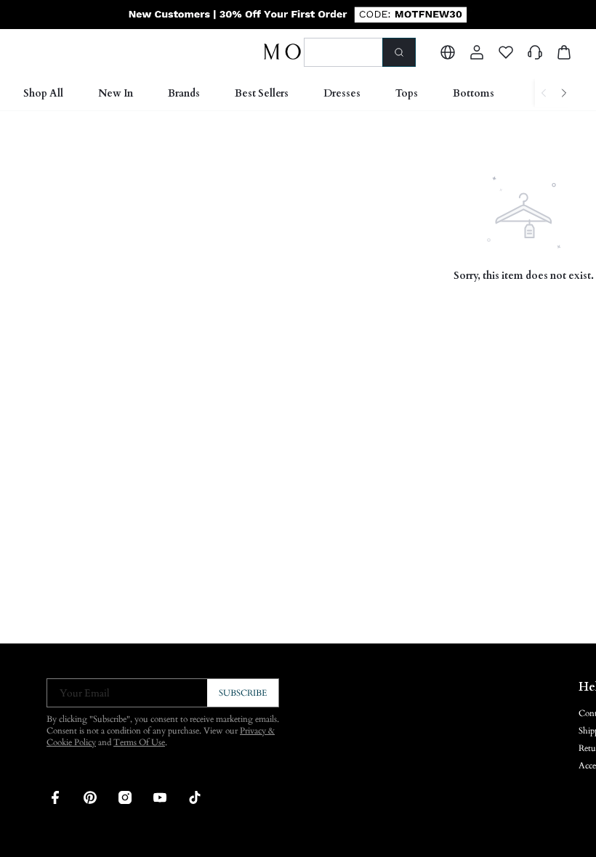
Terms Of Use (139, 742)
